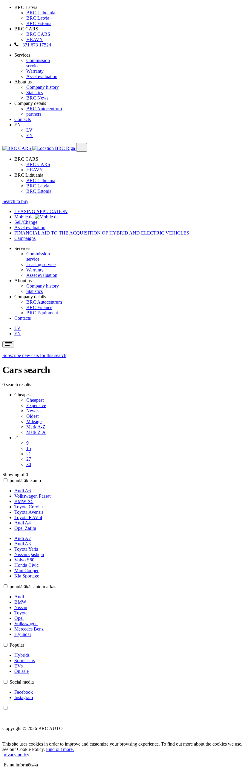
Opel (19, 618)
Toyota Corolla (28, 506)
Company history (42, 87)
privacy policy (15, 754)
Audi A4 (22, 522)
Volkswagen (26, 623)
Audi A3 (22, 543)
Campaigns (25, 238)
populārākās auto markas (33, 586)
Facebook (23, 692)
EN (29, 135)
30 (28, 464)
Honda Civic (26, 565)
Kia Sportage (26, 575)
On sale (21, 671)
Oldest (32, 416)
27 (28, 459)
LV (29, 130)
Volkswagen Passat (32, 496)
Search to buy (15, 201)
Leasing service (41, 264)
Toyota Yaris (26, 549)
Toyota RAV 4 (28, 517)
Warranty (35, 71)
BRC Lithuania (40, 12)
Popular (17, 645)
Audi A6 (22, 490)
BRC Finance (39, 307)
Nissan (20, 607)
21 (28, 453)
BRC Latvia (37, 18)
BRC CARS (38, 34)
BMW (20, 602)
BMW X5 (23, 501)
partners (33, 114)
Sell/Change (25, 222)
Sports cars (24, 660)
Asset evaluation (41, 76)
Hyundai (22, 634)
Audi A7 (22, 538)
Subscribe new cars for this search (34, 355)
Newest (33, 410)
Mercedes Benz (29, 628)
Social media (22, 681)
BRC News (37, 97)
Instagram (23, 697)
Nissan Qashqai (29, 554)
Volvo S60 (24, 559)
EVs (18, 665)
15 (28, 448)
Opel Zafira (25, 528)
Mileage (34, 421)
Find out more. (60, 749)
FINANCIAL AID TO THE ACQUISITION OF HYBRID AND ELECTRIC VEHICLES (101, 232)
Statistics (34, 92)
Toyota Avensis (28, 512)
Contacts (22, 119)
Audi (19, 596)
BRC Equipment (42, 312)
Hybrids (22, 655)
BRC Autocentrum (44, 108)
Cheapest (35, 400)
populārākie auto (25, 480)
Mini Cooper (26, 570)
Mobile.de (24, 216)
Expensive (36, 405)
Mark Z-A (36, 432)
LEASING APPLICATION (41, 211)
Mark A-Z (35, 426)
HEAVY (34, 39)
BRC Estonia (38, 23)
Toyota (20, 612)
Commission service (38, 63)
